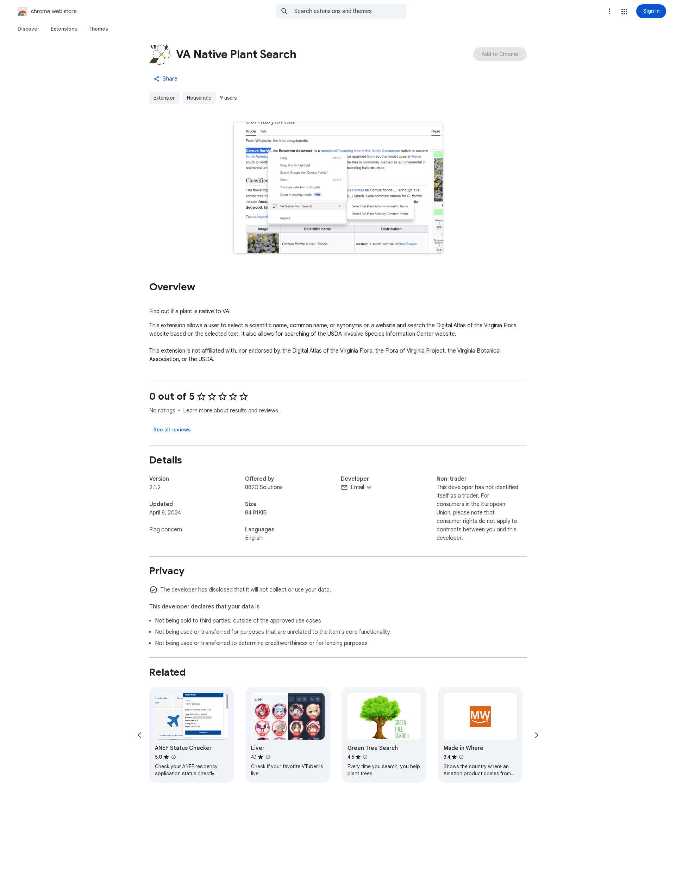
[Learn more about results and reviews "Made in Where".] (461, 756)
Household (199, 98)
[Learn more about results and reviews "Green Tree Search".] (365, 756)
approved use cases (295, 620)
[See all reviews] (172, 429)
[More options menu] (609, 11)
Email (357, 487)
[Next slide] (537, 735)
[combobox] (350, 11)
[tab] (28, 29)
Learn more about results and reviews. (231, 410)
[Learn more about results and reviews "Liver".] (267, 756)
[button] (624, 12)
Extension (165, 98)
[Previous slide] (139, 735)
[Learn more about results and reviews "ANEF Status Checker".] (173, 756)
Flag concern (165, 529)
